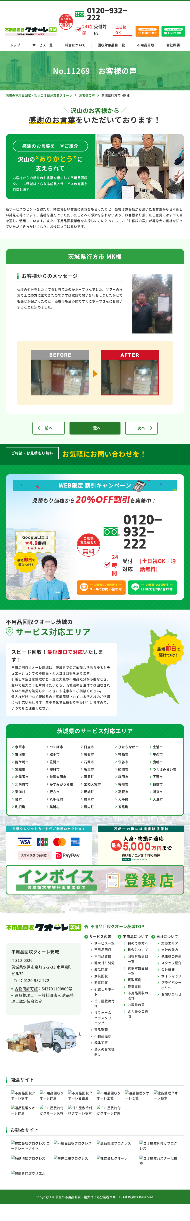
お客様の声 (136, 1004)
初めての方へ (138, 943)
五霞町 (123, 806)
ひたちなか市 (128, 746)
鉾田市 (123, 776)
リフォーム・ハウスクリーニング (104, 1017)
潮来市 (158, 791)
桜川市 (123, 784)
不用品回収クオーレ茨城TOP (117, 926)
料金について (75, 45)
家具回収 (101, 976)
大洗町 (158, 799)
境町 (18, 799)
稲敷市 (158, 784)
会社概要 (173, 45)
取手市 (55, 754)
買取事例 (134, 979)
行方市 (55, 791)
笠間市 (55, 761)
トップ (15, 45)
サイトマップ (171, 976)
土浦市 (158, 746)
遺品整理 (101, 1029)
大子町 (123, 799)
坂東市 (89, 769)
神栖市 (123, 754)
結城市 (123, 769)
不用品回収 (102, 949)
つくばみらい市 (165, 769)
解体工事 (101, 1042)
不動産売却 (102, 1036)
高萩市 (123, 791)
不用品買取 (145, 45)
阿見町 (89, 776)
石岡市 (89, 761)
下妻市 (158, 776)
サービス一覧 (42, 45)
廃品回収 (101, 969)
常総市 (20, 769)
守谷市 (123, 761)
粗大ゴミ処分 (104, 962)
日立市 (89, 746)
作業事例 (134, 986)
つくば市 (56, 746)
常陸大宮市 (92, 784)
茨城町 (89, 791)
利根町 (20, 806)
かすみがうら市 (61, 784)
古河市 (20, 754)
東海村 (20, 791)
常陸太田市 (58, 776)
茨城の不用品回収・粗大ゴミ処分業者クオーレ (88, 1197)
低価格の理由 (171, 956)
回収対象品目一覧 (111, 45)
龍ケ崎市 (22, 761)
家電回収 (101, 982)
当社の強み (169, 949)
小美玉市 (22, 776)
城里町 (89, 799)
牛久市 (158, 754)
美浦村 (55, 806)
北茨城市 (22, 784)
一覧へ (95, 428)
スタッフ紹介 (171, 962)
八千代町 (56, 799)
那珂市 (55, 769)
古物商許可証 (26, 988)
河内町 (89, 806)
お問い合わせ (171, 994)
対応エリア (169, 943)
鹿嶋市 (158, 761)
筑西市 (89, 754)
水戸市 (20, 746)
